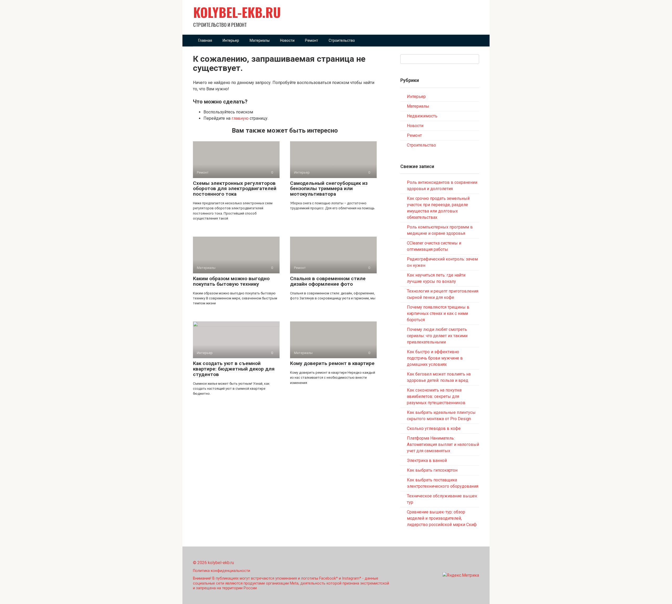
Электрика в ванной (427, 460)
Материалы (260, 40)
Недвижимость (422, 115)
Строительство (342, 40)
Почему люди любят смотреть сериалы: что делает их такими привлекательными (437, 336)
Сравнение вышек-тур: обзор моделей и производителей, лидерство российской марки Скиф (442, 518)
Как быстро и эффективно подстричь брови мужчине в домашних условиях (435, 358)
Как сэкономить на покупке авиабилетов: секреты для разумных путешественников (436, 396)
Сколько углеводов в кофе (434, 428)
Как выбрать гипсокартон (432, 470)
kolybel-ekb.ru (237, 12)
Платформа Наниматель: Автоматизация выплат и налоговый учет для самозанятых (443, 444)
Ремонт (311, 40)
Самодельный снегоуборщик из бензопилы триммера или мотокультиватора (329, 188)
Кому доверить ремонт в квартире (332, 363)
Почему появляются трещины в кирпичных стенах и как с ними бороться (438, 313)
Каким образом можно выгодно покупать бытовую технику (231, 281)
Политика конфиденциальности (221, 571)
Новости (287, 40)
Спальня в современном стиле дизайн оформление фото (328, 281)
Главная (205, 40)
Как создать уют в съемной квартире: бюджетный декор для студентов (234, 368)
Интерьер (231, 40)
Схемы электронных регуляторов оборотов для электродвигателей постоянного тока (234, 188)
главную (240, 118)
